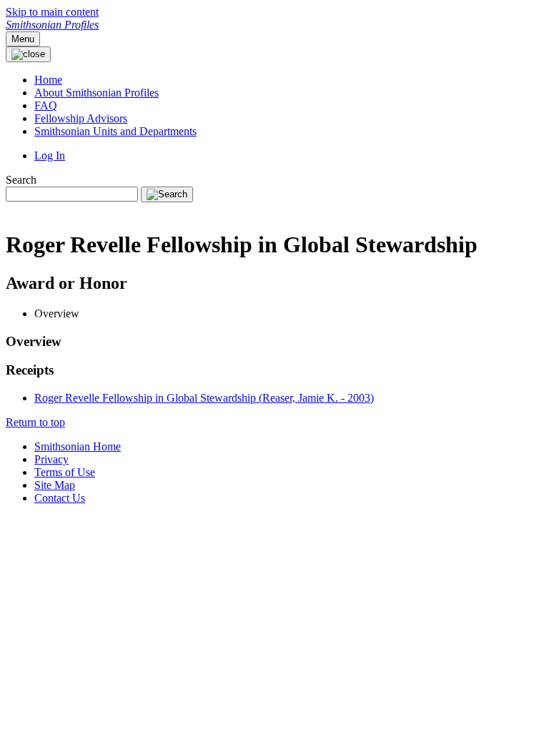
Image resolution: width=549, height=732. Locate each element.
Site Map (54, 485)
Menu (22, 39)
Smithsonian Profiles (52, 25)
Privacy (51, 459)
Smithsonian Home (77, 446)
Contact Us (59, 498)
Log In (49, 155)
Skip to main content (52, 12)
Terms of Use (64, 472)
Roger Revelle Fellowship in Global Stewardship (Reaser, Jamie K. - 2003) (204, 398)
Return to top (35, 422)
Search (21, 180)
